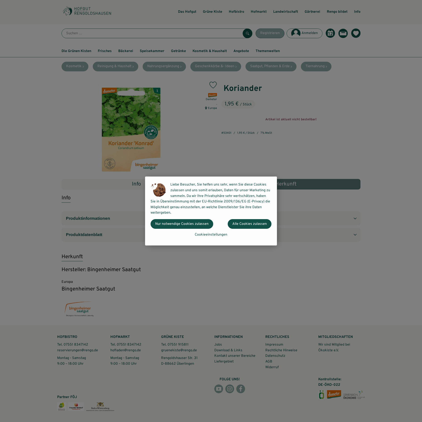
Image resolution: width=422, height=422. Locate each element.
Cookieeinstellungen (211, 235)
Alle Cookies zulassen (249, 224)
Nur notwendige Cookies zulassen (182, 224)
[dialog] (211, 211)
